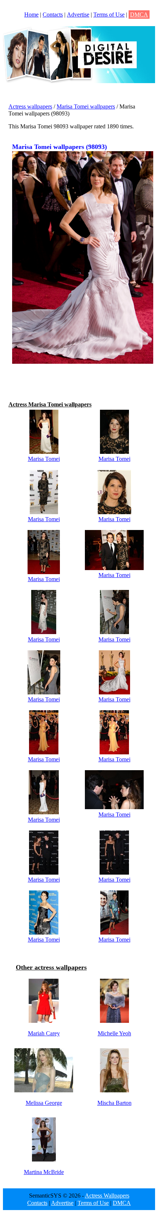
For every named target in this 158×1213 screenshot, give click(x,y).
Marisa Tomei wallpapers (86, 106)
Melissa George (44, 1103)
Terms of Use (109, 14)
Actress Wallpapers (107, 1195)
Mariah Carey (44, 1033)
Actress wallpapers (30, 106)
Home (31, 14)
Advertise (78, 14)
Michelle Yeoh (114, 1033)
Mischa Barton (114, 1103)
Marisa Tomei (44, 459)
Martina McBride (44, 1172)
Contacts (53, 14)
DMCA (139, 14)
